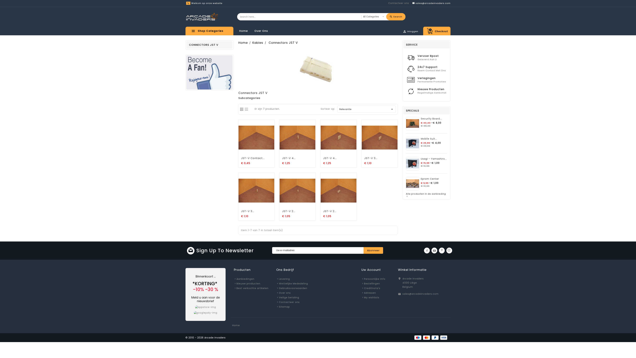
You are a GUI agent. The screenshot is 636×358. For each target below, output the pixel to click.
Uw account (371, 270)
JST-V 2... (288, 211)
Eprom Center (430, 178)
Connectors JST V (203, 45)
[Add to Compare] (260, 152)
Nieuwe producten (248, 283)
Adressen (370, 293)
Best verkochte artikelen (252, 288)
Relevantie (366, 109)
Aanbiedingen (245, 279)
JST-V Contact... (253, 158)
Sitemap (284, 306)
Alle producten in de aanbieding (426, 195)
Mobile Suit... (429, 138)
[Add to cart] (246, 152)
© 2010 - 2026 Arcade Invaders (206, 337)
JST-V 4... (289, 158)
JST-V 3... (370, 158)
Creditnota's (372, 288)
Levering (284, 279)
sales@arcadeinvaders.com (420, 294)
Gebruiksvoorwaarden (293, 288)
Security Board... (431, 118)
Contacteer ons (398, 3)
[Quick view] (267, 152)
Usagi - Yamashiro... (434, 158)
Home (243, 31)
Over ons (261, 31)
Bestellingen (372, 283)
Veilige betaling (289, 297)
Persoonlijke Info (374, 279)
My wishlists (371, 297)
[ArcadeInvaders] (209, 72)
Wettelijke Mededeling (293, 283)
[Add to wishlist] (253, 152)
